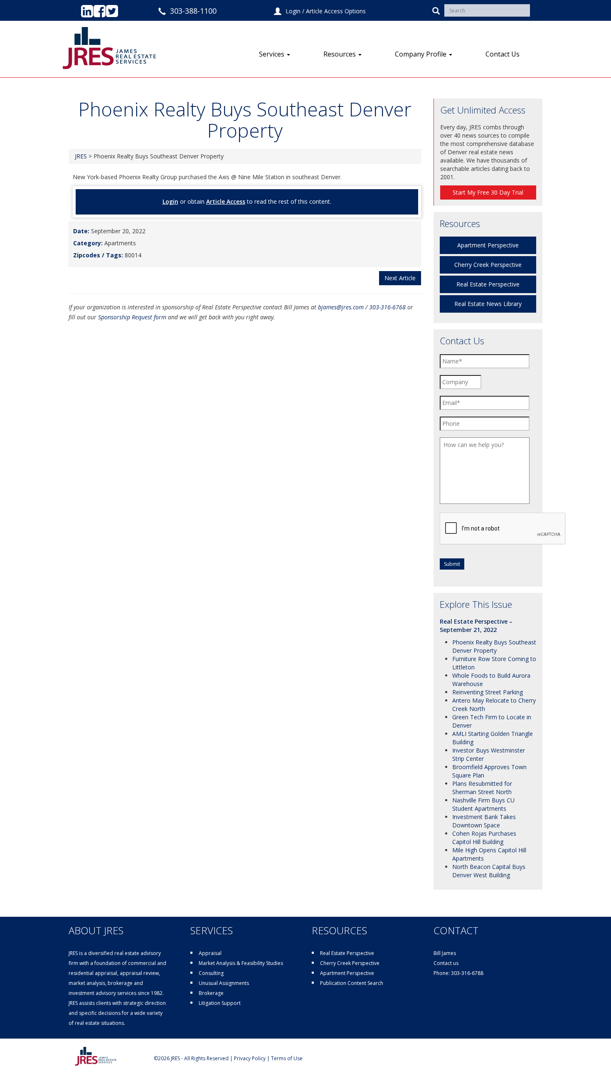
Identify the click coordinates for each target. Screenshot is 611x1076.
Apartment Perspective (488, 245)
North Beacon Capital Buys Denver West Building (488, 871)
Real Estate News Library (488, 304)
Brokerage (211, 993)
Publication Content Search (351, 983)
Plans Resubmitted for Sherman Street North (482, 788)
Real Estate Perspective (488, 284)
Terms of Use (287, 1058)
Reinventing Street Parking (487, 692)
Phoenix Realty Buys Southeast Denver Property (494, 646)
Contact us (446, 963)
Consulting (211, 973)
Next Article (400, 278)
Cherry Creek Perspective (488, 265)
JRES (81, 156)
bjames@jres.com (341, 307)
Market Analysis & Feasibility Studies (241, 963)
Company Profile (421, 54)
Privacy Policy (250, 1058)
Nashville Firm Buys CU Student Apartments (483, 804)
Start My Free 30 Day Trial (488, 192)
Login (293, 11)
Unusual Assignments (224, 983)
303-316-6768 (387, 307)
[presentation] (503, 529)
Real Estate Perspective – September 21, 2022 (476, 625)
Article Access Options (336, 11)
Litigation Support (220, 1003)
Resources (340, 54)
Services (272, 54)
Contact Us (502, 54)
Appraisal (210, 953)
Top (591, 1056)
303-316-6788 (467, 973)
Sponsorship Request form (132, 317)
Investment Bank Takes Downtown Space (484, 821)
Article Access (225, 201)
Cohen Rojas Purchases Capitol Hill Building (484, 837)
